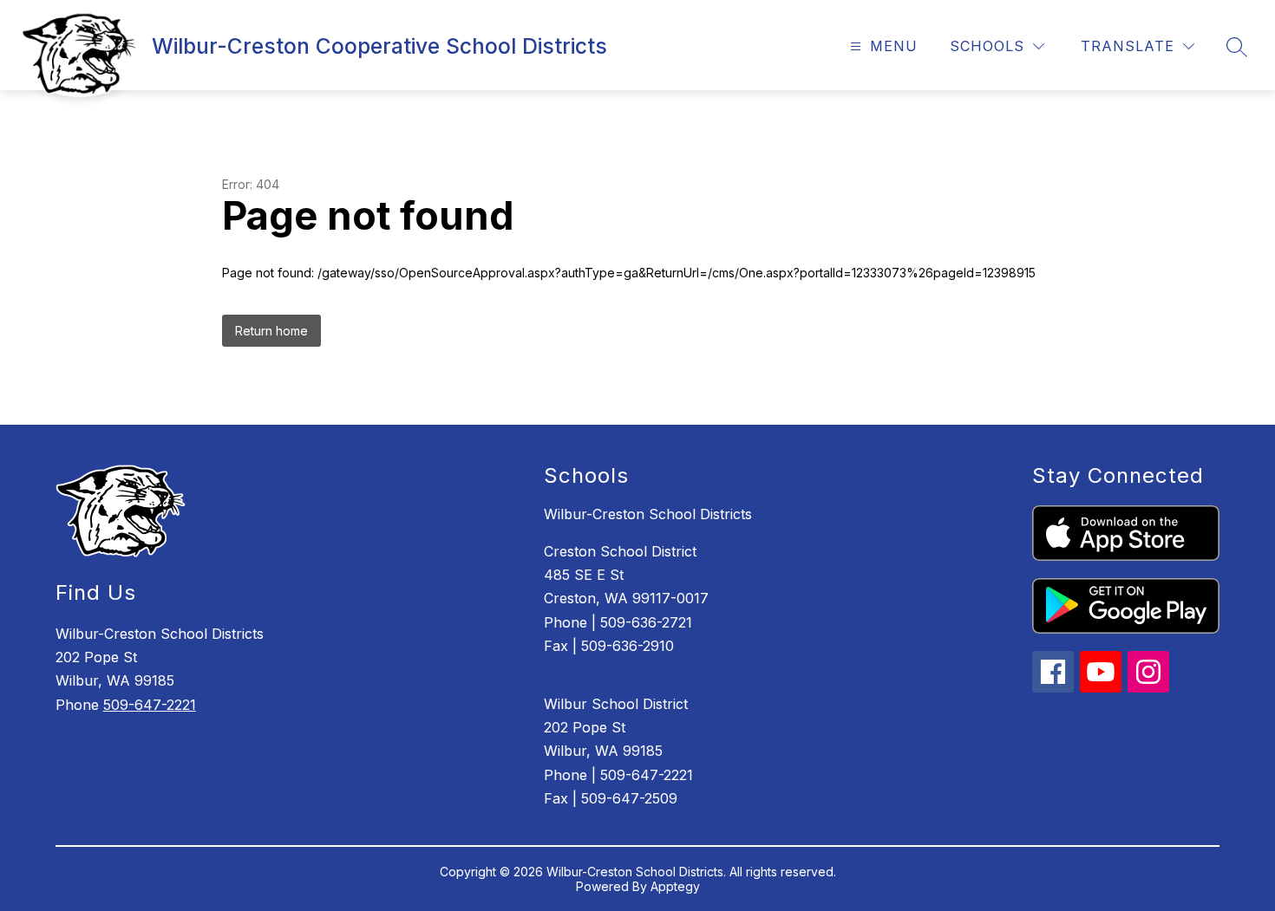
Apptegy (675, 886)
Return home (271, 330)
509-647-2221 (149, 704)
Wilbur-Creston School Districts (648, 514)
